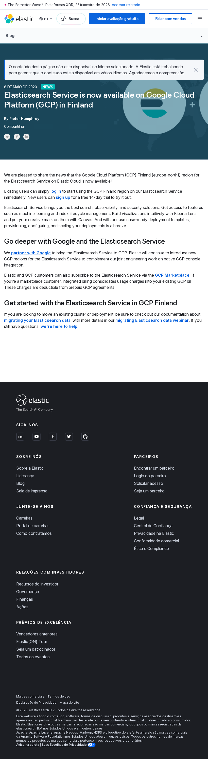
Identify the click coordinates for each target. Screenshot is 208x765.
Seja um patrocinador (35, 649)
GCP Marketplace (172, 275)
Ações (22, 606)
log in (55, 191)
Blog (20, 483)
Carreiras (24, 518)
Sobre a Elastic (30, 468)
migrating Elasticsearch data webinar (152, 320)
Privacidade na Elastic (154, 533)
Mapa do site (69, 702)
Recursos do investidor (37, 583)
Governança (27, 591)
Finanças (24, 599)
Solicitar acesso (148, 483)
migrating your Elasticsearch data (37, 320)
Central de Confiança (153, 525)
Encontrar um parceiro (154, 468)
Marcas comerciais (30, 696)
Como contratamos (34, 533)
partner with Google (31, 252)
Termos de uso (58, 696)
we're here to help (59, 326)
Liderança (25, 475)
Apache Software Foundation (42, 736)
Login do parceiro (150, 475)
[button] (196, 70)
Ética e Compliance (151, 548)
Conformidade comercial (156, 540)
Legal (139, 518)
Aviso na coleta (27, 744)
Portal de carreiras (32, 525)
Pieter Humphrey (24, 118)
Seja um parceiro (149, 490)
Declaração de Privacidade (36, 702)
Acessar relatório (126, 5)
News (47, 87)
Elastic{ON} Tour (31, 641)
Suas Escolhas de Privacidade (65, 744)
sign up (63, 197)
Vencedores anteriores (37, 633)
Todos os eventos (33, 656)
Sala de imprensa (31, 490)
